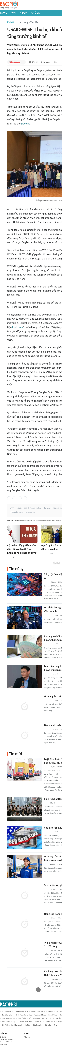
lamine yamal (50, 1022)
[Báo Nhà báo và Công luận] (14, 62)
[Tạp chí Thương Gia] (46, 644)
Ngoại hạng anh (7, 1015)
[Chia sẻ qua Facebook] (9, 498)
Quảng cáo (3, 1044)
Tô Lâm (56, 1025)
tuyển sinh (17, 327)
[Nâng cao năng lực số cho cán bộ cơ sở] (24, 924)
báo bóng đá (37, 1025)
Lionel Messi (52, 1015)
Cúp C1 (15, 1022)
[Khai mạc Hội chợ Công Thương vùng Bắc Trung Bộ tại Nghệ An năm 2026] (24, 981)
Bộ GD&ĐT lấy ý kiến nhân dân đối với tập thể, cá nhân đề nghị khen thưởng (21, 549)
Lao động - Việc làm (28, 22)
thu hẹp (47, 508)
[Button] (23, 62)
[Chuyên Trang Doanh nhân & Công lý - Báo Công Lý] (46, 582)
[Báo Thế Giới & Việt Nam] (46, 803)
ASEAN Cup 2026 (22, 1012)
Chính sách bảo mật (6, 1042)
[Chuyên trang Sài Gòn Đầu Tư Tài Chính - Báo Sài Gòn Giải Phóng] (48, 615)
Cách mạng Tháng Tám (24, 1015)
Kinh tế (10, 22)
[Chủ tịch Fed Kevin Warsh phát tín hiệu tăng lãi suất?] (24, 837)
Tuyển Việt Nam (40, 1015)
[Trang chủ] (9, 5)
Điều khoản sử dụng (6, 1039)
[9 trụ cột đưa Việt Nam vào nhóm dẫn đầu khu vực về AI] (24, 584)
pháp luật (38, 1022)
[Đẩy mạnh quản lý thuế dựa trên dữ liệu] (24, 735)
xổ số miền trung (26, 1022)
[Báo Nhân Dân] (46, 889)
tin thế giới (22, 1018)
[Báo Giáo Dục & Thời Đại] (8, 557)
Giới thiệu (3, 1037)
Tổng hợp (27, 1037)
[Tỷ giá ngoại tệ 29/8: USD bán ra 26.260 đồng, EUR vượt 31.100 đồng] (24, 952)
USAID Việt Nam (16, 512)
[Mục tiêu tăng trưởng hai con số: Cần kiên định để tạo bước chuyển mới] (24, 676)
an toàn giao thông (38, 1012)
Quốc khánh (6, 1022)
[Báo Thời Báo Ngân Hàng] (47, 729)
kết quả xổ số (53, 1012)
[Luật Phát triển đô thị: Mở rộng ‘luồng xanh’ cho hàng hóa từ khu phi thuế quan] (24, 769)
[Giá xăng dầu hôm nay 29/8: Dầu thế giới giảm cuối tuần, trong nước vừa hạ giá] (24, 866)
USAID (19, 508)
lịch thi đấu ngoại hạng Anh (12, 1025)
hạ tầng (27, 1025)
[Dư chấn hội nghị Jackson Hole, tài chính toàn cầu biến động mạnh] (24, 617)
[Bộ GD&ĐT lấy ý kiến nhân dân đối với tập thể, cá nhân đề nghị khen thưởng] (22, 534)
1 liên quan (45, 62)
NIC (25, 508)
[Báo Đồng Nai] (47, 767)
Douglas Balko (35, 508)
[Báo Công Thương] (47, 979)
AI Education (30, 512)
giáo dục (25, 123)
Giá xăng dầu (56, 1018)
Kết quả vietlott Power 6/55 (39, 1018)
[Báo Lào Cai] (46, 864)
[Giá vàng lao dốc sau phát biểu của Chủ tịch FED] (24, 706)
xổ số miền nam (7, 1012)
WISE (12, 508)
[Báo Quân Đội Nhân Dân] (44, 553)
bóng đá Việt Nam (8, 1018)
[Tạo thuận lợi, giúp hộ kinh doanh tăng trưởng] (24, 895)
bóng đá (48, 1025)
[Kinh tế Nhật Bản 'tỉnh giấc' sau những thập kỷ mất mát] (24, 809)
